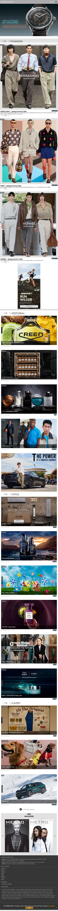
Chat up (46, 892)
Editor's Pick (54, 449)
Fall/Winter (19, 895)
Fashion (54, 735)
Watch (42, 897)
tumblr (2, 879)
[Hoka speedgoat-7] (29, 286)
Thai (38, 889)
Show (15, 894)
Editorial (4, 863)
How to (8, 862)
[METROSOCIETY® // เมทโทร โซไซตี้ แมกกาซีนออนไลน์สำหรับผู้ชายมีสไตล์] (7, 2)
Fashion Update (14, 859)
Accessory (24, 895)
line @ (2, 870)
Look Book (34, 892)
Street (17, 891)
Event (29, 897)
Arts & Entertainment (22, 862)
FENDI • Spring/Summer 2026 (10, 186)
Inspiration (13, 860)
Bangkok (25, 892)
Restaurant (42, 894)
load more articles (29, 809)
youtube (3, 877)
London (17, 889)
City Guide (25, 863)
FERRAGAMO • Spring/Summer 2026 (13, 111)
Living (8, 898)
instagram (3, 871)
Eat (2, 889)
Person (5, 889)
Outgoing (22, 889)
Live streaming (32, 859)
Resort (7, 891)
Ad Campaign (25, 894)
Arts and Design (43, 895)
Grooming (8, 860)
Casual (31, 894)
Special (14, 892)
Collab (6, 895)
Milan (51, 889)
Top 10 (29, 863)
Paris (42, 892)
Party (40, 891)
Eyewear (20, 894)
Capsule (11, 895)
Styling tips (37, 897)
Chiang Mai (27, 891)
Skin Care (54, 561)
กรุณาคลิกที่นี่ (51, 906)
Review (3, 891)
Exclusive (9, 863)
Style (3, 860)
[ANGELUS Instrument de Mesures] (29, 20)
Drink (7, 897)
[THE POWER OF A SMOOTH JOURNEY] (29, 472)
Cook (40, 889)
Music (9, 894)
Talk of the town (34, 891)
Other (44, 889)
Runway (8, 859)
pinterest (3, 876)
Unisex (47, 889)
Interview (10, 892)
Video (33, 863)
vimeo (2, 873)
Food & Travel (14, 862)
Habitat (50, 892)
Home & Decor (31, 862)
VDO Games (28, 889)
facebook (3, 868)
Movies (39, 892)
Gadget (52, 897)
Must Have (14, 863)
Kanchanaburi (11, 889)
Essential (19, 863)
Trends (37, 895)
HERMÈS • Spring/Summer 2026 (11, 259)
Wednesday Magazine (7, 884)
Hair (49, 891)
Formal (43, 891)
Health (33, 897)
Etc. (11, 891)
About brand (39, 859)
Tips (10, 897)
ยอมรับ (29, 907)
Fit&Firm (4, 897)
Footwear (4, 898)
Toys (36, 862)
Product (21, 897)
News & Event (41, 862)
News (48, 895)
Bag (29, 895)
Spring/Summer (54, 110)
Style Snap (22, 860)
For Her (44, 859)
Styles (55, 414)
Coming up (4, 894)
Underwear (19, 892)
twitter (2, 874)
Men (15, 895)
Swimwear (33, 889)
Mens (12, 894)
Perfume (54, 527)
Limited (29, 892)
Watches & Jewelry (23, 859)
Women (54, 664)
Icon (18, 860)
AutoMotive (54, 804)
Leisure (4, 862)
